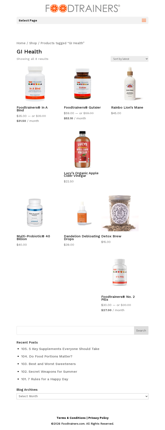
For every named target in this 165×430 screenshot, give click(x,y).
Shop (33, 43)
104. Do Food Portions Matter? (46, 356)
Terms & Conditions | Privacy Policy (82, 417)
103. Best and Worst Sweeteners (48, 364)
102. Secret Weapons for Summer (49, 371)
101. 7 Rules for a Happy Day (44, 379)
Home (21, 43)
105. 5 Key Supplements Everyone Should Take (60, 349)
